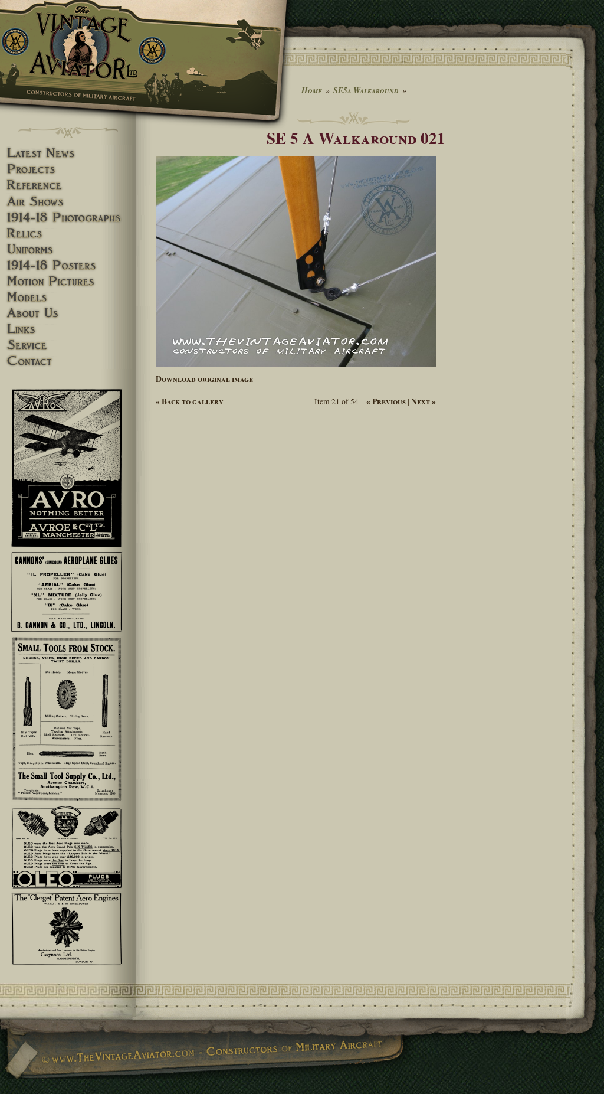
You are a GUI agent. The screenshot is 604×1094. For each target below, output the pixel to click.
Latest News (68, 153)
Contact (68, 361)
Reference (68, 185)
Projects (68, 169)
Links (68, 329)
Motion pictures (68, 281)
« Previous (386, 401)
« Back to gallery (190, 401)
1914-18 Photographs (68, 218)
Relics (68, 233)
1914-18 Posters (68, 265)
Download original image (204, 379)
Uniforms (68, 249)
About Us (68, 313)
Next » (423, 401)
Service (68, 345)
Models (68, 297)
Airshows (68, 202)
